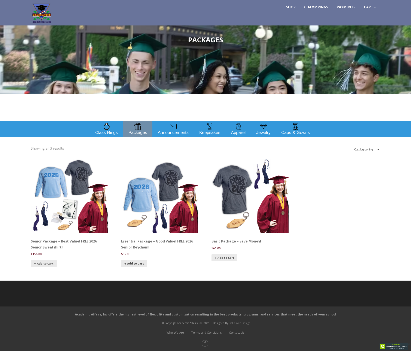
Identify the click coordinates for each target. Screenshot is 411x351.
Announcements (173, 132)
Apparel (238, 132)
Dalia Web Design (239, 323)
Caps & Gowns (295, 132)
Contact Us (236, 332)
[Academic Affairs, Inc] (41, 24)
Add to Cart (45, 263)
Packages (137, 132)
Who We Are (175, 332)
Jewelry (263, 132)
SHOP (291, 7)
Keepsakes (209, 132)
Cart (368, 7)
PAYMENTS (346, 7)
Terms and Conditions (206, 332)
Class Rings (106, 132)
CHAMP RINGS (316, 7)
